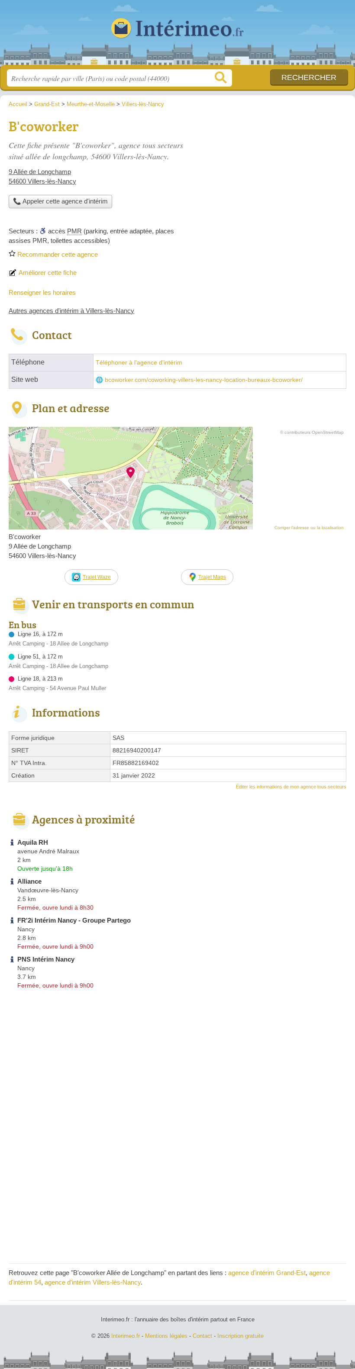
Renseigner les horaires (42, 292)
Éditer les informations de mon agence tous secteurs (291, 786)
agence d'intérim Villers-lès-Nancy (93, 1282)
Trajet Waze (97, 577)
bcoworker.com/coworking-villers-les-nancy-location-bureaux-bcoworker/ (204, 380)
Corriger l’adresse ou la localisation (309, 527)
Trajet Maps (212, 577)
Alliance (29, 881)
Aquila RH (32, 842)
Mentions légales (166, 1336)
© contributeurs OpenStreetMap (312, 432)
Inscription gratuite (240, 1336)
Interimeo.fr (177, 35)
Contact (202, 1336)
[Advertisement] (273, 175)
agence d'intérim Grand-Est (267, 1272)
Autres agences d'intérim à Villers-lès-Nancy (71, 310)
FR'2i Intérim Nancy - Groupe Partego (74, 920)
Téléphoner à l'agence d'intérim (139, 362)
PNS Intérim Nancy (45, 959)
